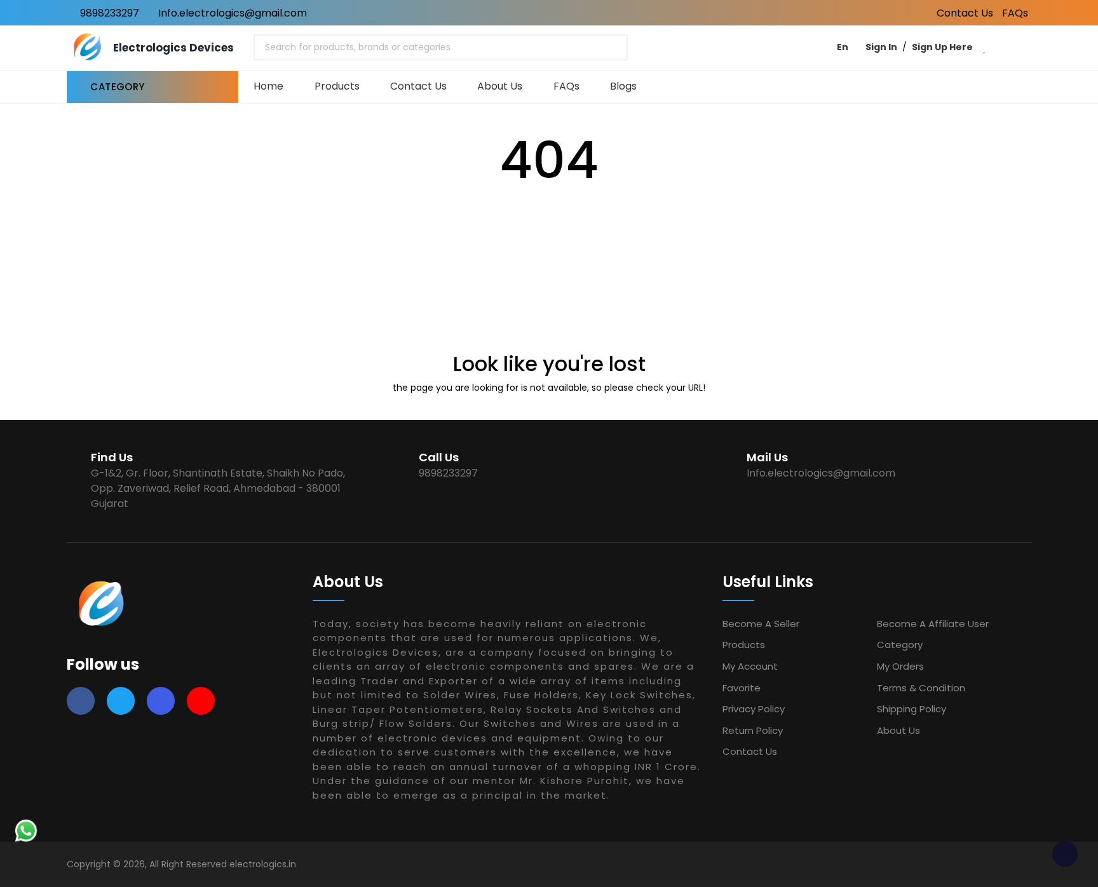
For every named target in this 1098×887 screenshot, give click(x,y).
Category (900, 644)
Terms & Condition (921, 687)
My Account (750, 666)
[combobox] (441, 47)
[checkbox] (1065, 854)
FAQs (1015, 13)
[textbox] (355, 47)
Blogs (623, 86)
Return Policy (752, 730)
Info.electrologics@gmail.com (231, 13)
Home (268, 86)
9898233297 (108, 13)
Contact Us (965, 13)
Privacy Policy (753, 708)
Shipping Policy (911, 708)
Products (337, 86)
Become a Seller (760, 623)
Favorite (741, 687)
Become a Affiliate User (933, 623)
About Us (499, 86)
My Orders (900, 666)
